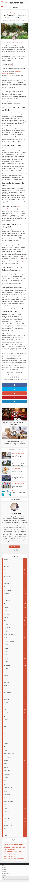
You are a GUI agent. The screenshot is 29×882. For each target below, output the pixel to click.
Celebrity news (5, 867)
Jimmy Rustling (16, 20)
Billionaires (5, 866)
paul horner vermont (9, 856)
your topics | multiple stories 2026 (13, 844)
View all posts (14, 547)
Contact (4, 875)
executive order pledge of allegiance (14, 858)
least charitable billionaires (11, 855)
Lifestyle (22, 453)
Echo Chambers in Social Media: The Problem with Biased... (17, 486)
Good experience (14, 13)
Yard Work (22, 262)
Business (4, 871)
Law (21, 461)
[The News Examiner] (13, 2)
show (10, 64)
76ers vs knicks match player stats (13, 846)
